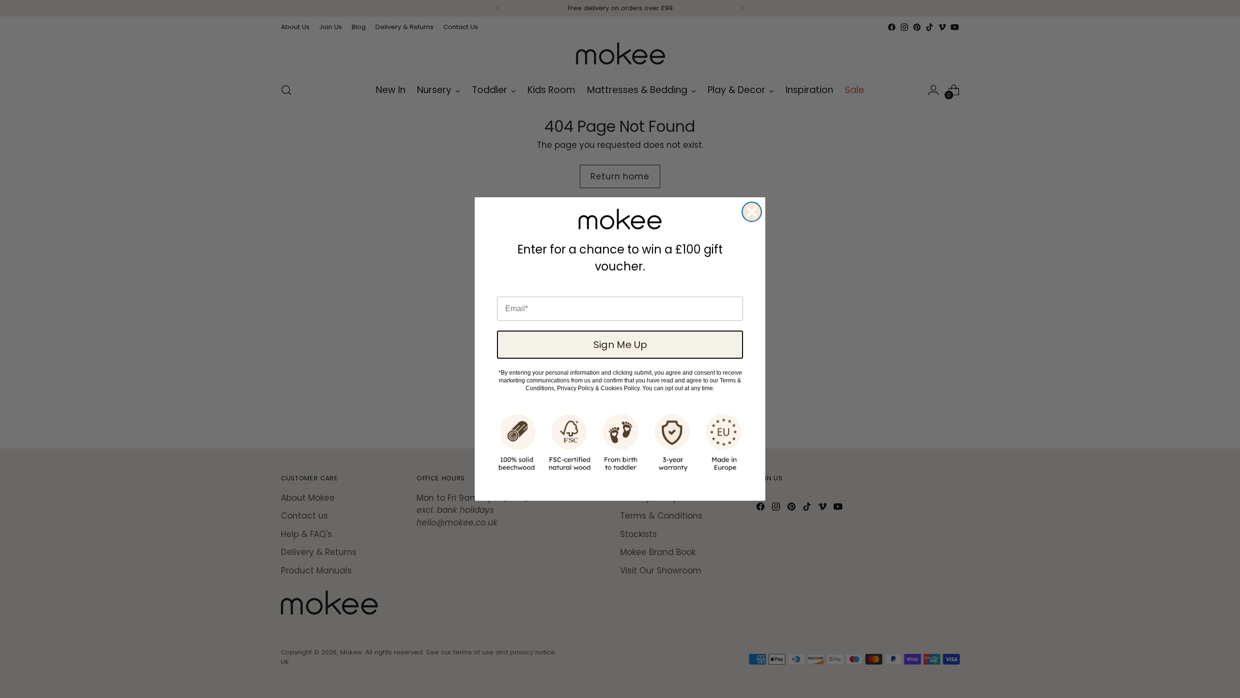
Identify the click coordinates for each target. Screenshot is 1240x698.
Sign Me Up (620, 344)
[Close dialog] (751, 212)
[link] (620, 219)
